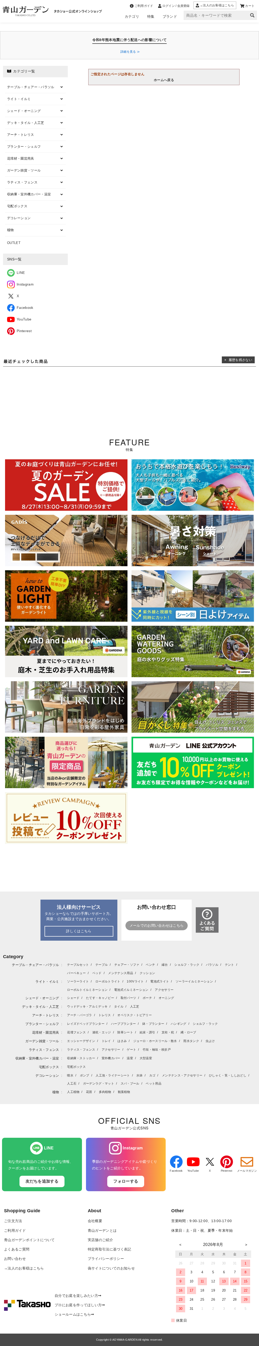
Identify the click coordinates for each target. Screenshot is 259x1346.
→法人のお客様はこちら (24, 1268)
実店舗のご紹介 (100, 1240)
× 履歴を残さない (238, 360)
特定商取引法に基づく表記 (109, 1249)
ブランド (170, 16)
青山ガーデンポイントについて (29, 1240)
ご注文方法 (13, 1221)
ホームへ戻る (164, 80)
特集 (151, 16)
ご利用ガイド (15, 1231)
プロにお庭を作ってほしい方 (78, 1305)
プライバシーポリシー (106, 1259)
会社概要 (95, 1221)
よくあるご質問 (16, 1249)
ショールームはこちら (73, 1314)
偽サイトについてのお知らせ (111, 1268)
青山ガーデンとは (102, 1231)
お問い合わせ (15, 1259)
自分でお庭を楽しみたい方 (76, 1296)
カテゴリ (132, 16)
